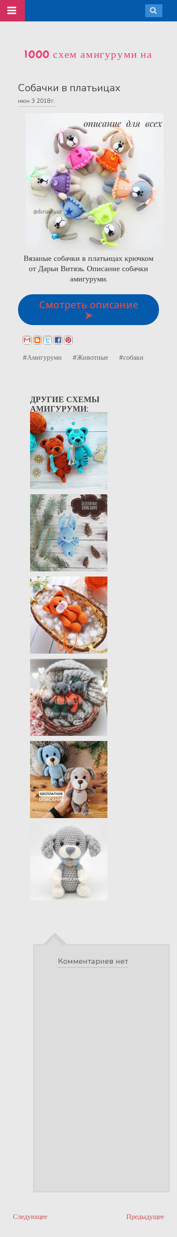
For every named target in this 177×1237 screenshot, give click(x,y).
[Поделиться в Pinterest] (68, 340)
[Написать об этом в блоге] (37, 340)
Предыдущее (145, 1216)
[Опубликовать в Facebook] (58, 340)
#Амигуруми (42, 357)
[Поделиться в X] (47, 340)
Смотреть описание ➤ (88, 310)
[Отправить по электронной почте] (27, 340)
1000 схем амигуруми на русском (88, 61)
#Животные (90, 357)
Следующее (30, 1216)
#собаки (131, 357)
